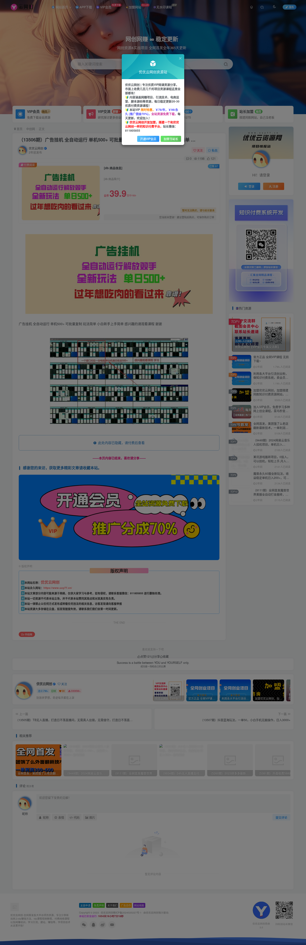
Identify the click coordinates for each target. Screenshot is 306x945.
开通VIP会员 (148, 139)
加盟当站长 (171, 139)
